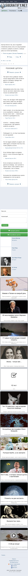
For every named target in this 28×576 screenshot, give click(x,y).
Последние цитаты (14, 562)
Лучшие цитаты (15, 231)
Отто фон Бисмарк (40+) (11, 105)
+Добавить (4, 10)
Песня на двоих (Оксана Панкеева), (14, 53)
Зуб (7, 60)
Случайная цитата (14, 235)
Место (4, 60)
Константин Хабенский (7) (11, 128)
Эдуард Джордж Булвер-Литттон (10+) (14, 148)
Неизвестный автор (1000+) (11, 95)
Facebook (15, 565)
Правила (14, 559)
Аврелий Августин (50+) (10, 158)
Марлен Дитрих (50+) (10, 84)
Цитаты (2, 1)
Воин (10, 60)
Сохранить (4, 225)
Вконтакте (15, 567)
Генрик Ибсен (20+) (9, 137)
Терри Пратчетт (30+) (10, 118)
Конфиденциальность (14, 560)
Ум (1, 60)
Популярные (12, 10)
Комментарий (4, 216)
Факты (11, 1)
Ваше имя (3, 211)
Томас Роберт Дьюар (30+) (11, 179)
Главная (3, 555)
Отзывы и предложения (15, 564)
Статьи (7, 1)
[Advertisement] (14, 27)
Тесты (15, 1)
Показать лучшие (14, 72)
